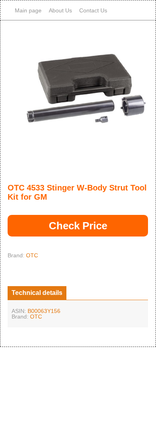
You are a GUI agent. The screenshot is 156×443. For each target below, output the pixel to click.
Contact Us (93, 10)
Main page (28, 10)
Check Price (78, 226)
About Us (60, 10)
